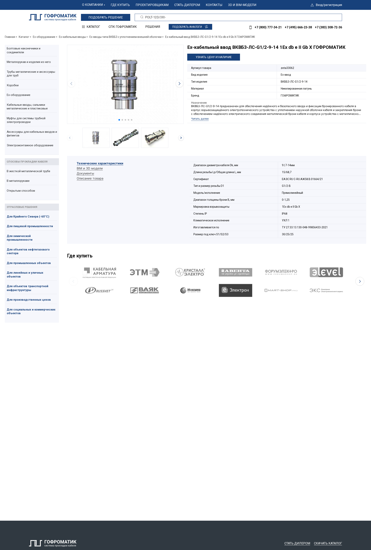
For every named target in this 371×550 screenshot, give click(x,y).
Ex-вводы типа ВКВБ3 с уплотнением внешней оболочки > (126, 36)
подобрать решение (105, 17)
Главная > (11, 36)
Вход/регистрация (329, 5)
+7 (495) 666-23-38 (298, 27)
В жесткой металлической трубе (28, 171)
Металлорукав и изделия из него (29, 62)
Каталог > (25, 36)
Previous (73, 281)
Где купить (120, 5)
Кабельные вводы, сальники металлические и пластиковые (27, 106)
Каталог (93, 27)
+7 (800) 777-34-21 (268, 27)
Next (359, 281)
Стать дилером (187, 5)
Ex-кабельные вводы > (73, 36)
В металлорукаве (18, 181)
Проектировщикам (152, 5)
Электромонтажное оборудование (30, 145)
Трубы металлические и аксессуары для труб (31, 73)
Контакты (214, 5)
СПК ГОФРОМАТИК (123, 27)
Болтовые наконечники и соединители (23, 50)
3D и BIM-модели (242, 5)
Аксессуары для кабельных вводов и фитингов (32, 133)
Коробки (13, 85)
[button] (119, 120)
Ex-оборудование (18, 95)
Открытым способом (21, 190)
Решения (152, 27)
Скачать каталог (328, 543)
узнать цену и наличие (214, 57)
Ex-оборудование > (45, 36)
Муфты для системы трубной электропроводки (26, 120)
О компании (92, 5)
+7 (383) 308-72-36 (328, 27)
